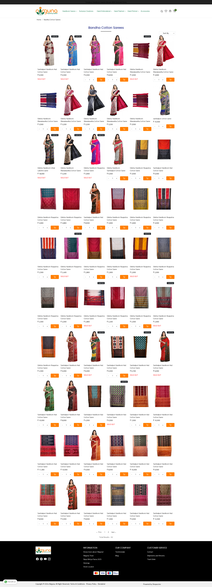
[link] (162, 11)
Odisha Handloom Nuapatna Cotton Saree (94, 169)
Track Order (151, 559)
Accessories (145, 11)
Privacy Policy (91, 584)
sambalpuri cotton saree (162, 118)
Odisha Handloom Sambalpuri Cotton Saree (116, 169)
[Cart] (101, 80)
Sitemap (86, 563)
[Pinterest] (41, 559)
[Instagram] (49, 559)
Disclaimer (101, 584)
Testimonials (120, 551)
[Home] (47, 11)
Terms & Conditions (77, 584)
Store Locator (88, 566)
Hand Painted (119, 11)
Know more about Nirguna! (93, 551)
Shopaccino (156, 584)
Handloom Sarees (69, 11)
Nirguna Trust (88, 555)
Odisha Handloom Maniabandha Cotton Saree (140, 70)
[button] (170, 11)
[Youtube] (45, 559)
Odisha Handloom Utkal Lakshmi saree (46, 169)
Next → (114, 532)
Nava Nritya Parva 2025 (92, 559)
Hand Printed (132, 11)
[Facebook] (37, 559)
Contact (150, 551)
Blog (117, 555)
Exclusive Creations (86, 11)
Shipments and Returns (156, 555)
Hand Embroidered (103, 11)
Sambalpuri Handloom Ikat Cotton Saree (47, 70)
